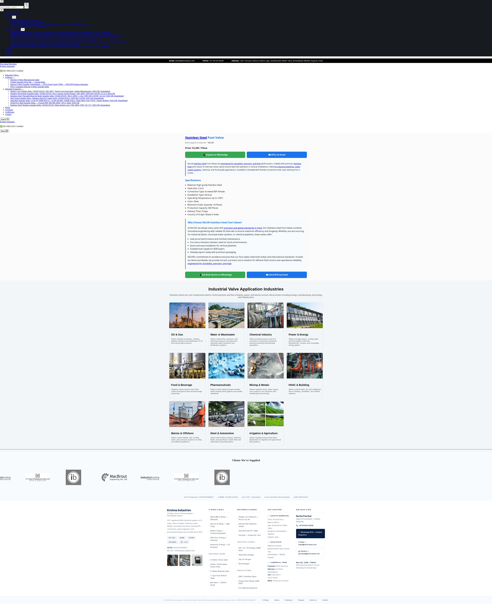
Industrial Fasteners (13, 89)
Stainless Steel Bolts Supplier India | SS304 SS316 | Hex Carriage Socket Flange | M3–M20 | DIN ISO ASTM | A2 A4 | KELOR (62, 94)
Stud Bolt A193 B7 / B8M (248, 531)
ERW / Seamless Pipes (248, 576)
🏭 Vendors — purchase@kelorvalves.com (309, 552)
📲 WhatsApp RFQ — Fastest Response (310, 533)
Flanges (301, 600)
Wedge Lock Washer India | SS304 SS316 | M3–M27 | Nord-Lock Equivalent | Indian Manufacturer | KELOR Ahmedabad (60, 91)
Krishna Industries (7, 66)
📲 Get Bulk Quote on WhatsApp (215, 274)
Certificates (9, 112)
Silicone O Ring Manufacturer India (24, 80)
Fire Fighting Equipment (248, 588)
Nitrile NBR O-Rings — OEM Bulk (219, 518)
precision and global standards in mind (243, 227)
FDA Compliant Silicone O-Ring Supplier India (29, 87)
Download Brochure (8, 64)
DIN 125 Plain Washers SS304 (248, 525)
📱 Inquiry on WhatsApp (215, 154)
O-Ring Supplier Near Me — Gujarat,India (27, 82)
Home (7, 107)
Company (9, 110)
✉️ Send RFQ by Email (277, 274)
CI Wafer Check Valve (219, 560)
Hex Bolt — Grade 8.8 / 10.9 (250, 535)
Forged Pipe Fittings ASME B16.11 (249, 582)
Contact (8, 114)
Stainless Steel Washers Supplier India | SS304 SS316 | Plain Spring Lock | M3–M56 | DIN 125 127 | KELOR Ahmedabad (60, 105)
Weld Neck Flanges (246, 555)
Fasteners (289, 600)
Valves (276, 600)
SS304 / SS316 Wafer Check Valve (218, 565)
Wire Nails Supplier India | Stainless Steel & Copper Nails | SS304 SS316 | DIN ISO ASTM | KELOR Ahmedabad (57, 98)
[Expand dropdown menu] (14, 78)
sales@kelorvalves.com (185, 60)
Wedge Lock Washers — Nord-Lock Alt (248, 518)
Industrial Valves (12, 75)
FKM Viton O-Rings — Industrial (218, 539)
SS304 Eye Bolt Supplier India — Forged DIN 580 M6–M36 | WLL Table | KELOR (44, 103)
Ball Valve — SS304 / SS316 (218, 583)
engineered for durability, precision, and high (241, 163)
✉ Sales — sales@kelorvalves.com (307, 543)
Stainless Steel (196, 137)
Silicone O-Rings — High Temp (220, 525)
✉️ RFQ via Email (276, 154)
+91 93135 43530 (216, 60)
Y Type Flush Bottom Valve (218, 577)
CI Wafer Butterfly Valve (219, 571)
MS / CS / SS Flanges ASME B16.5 (250, 549)
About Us (313, 600)
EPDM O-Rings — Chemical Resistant (218, 532)
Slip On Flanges (245, 559)
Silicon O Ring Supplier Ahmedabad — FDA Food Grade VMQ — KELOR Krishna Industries (49, 84)
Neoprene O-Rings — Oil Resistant (220, 545)
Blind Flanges (244, 564)
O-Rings (8, 77)
